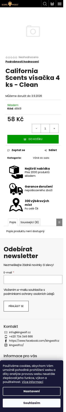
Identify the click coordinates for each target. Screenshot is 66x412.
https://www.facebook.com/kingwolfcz (34, 341)
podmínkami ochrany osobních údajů (29, 294)
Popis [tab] (13, 222)
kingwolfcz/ (16, 345)
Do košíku (35, 139)
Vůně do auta (41, 158)
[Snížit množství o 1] (36, 128)
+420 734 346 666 (21, 336)
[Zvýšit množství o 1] (54, 128)
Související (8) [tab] (30, 222)
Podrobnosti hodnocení (22, 61)
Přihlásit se (16, 306)
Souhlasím (31, 403)
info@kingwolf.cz (20, 332)
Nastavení (31, 391)
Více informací (32, 382)
